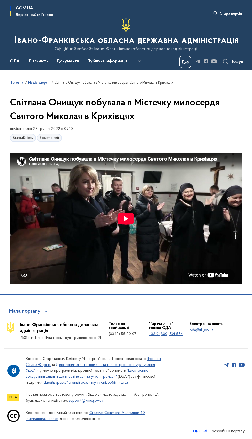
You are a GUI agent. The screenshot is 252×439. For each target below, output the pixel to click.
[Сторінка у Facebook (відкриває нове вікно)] (206, 61)
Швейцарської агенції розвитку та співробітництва (86, 383)
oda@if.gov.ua (201, 330)
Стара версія (231, 14)
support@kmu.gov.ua (86, 401)
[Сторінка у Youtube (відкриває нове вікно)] (214, 61)
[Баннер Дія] (185, 62)
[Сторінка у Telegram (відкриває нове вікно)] (198, 61)
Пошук (236, 62)
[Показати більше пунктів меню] (139, 61)
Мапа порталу (25, 311)
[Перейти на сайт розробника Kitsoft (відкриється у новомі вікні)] (201, 431)
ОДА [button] (15, 61)
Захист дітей (49, 138)
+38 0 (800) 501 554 (166, 334)
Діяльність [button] (38, 61)
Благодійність (23, 138)
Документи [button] (68, 61)
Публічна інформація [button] (107, 61)
